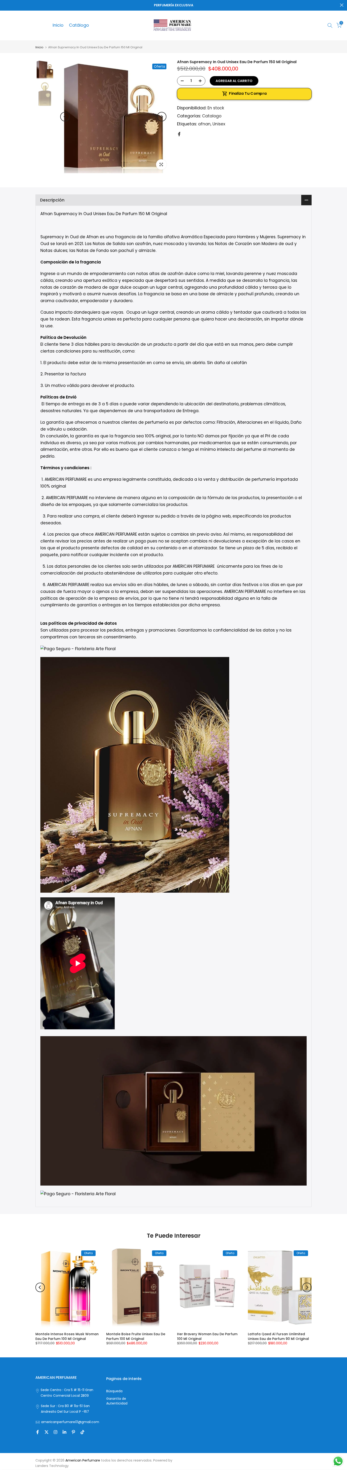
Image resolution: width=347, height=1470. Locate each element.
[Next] (161, 116)
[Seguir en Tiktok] (82, 1432)
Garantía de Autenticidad (116, 1401)
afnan (204, 124)
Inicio (58, 25)
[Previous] (65, 116)
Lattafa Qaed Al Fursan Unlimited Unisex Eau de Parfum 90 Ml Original (278, 1336)
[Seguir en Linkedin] (64, 1432)
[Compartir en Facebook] (179, 134)
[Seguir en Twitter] (46, 1432)
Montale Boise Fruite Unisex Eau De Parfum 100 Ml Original (135, 1336)
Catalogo (211, 116)
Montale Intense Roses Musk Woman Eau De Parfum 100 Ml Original (67, 1336)
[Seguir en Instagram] (55, 1432)
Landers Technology (52, 1466)
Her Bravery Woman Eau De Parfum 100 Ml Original (207, 1336)
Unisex (218, 124)
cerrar (5, 5)
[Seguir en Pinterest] (73, 1432)
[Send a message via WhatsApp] (338, 1461)
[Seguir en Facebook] (37, 1432)
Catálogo (79, 25)
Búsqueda (114, 1391)
